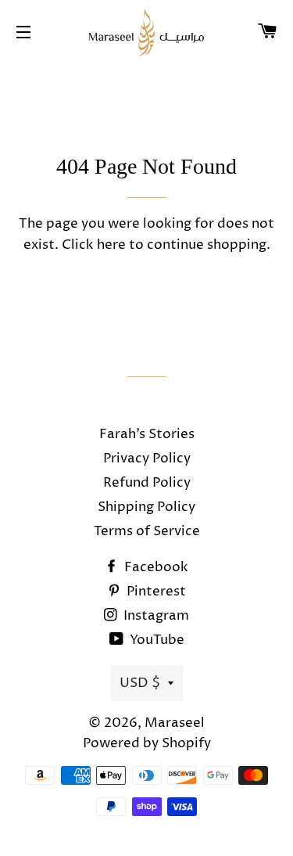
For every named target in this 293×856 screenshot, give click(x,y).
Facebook (154, 567)
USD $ (140, 683)
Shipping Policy (146, 507)
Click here (94, 245)
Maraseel (175, 723)
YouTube (155, 640)
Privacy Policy (147, 458)
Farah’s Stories (147, 434)
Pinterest (154, 591)
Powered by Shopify (147, 743)
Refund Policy (147, 482)
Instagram (154, 615)
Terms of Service (147, 531)
